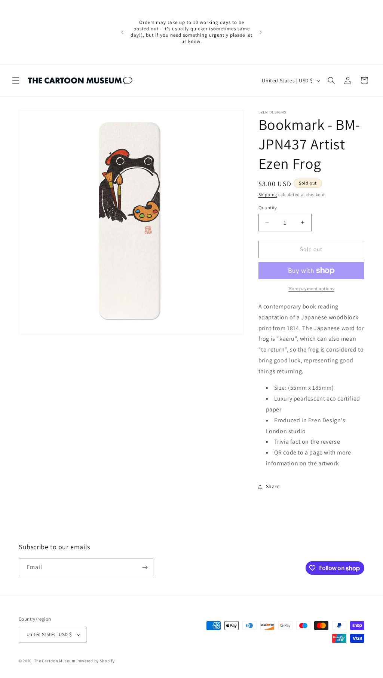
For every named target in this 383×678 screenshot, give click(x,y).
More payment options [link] (311, 288)
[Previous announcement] (122, 32)
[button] (15, 80)
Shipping (268, 194)
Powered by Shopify (95, 660)
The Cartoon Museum (55, 660)
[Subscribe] (145, 567)
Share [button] (273, 486)
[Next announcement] (260, 32)
